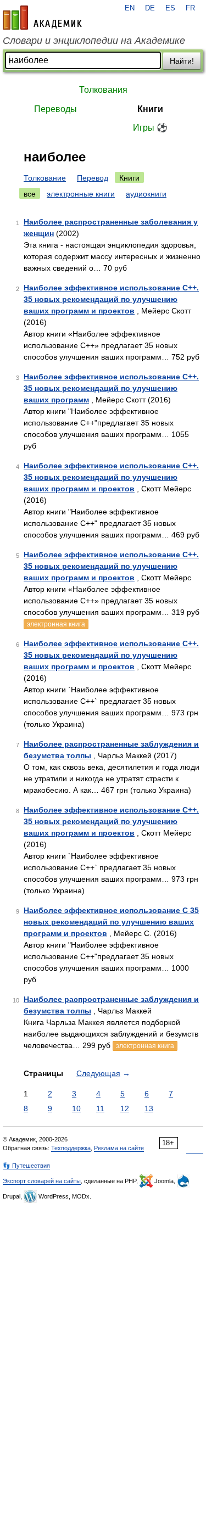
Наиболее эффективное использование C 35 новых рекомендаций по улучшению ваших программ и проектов (111, 922)
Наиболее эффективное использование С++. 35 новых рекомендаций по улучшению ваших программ (111, 388)
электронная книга (56, 624)
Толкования (103, 89)
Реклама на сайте (119, 1148)
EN (130, 8)
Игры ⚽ (150, 127)
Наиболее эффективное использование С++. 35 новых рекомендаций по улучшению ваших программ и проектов (111, 477)
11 (100, 1108)
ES (170, 8)
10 (76, 1108)
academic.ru (42, 17)
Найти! (182, 61)
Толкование (45, 177)
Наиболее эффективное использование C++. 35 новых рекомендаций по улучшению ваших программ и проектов (111, 299)
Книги (150, 109)
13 (148, 1108)
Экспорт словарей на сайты (42, 1181)
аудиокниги (146, 193)
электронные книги (81, 193)
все (30, 193)
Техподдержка (71, 1148)
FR (190, 8)
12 (124, 1108)
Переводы (55, 109)
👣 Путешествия (26, 1165)
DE (150, 8)
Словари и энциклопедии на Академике (94, 40)
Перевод (92, 177)
